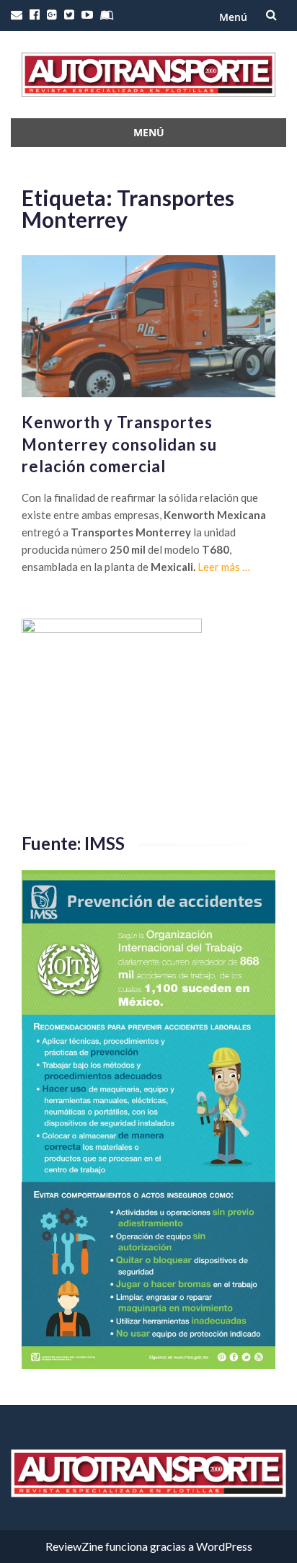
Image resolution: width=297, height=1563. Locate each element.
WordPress (224, 1546)
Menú (233, 17)
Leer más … (224, 566)
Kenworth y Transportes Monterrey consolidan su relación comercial (119, 444)
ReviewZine (74, 1546)
